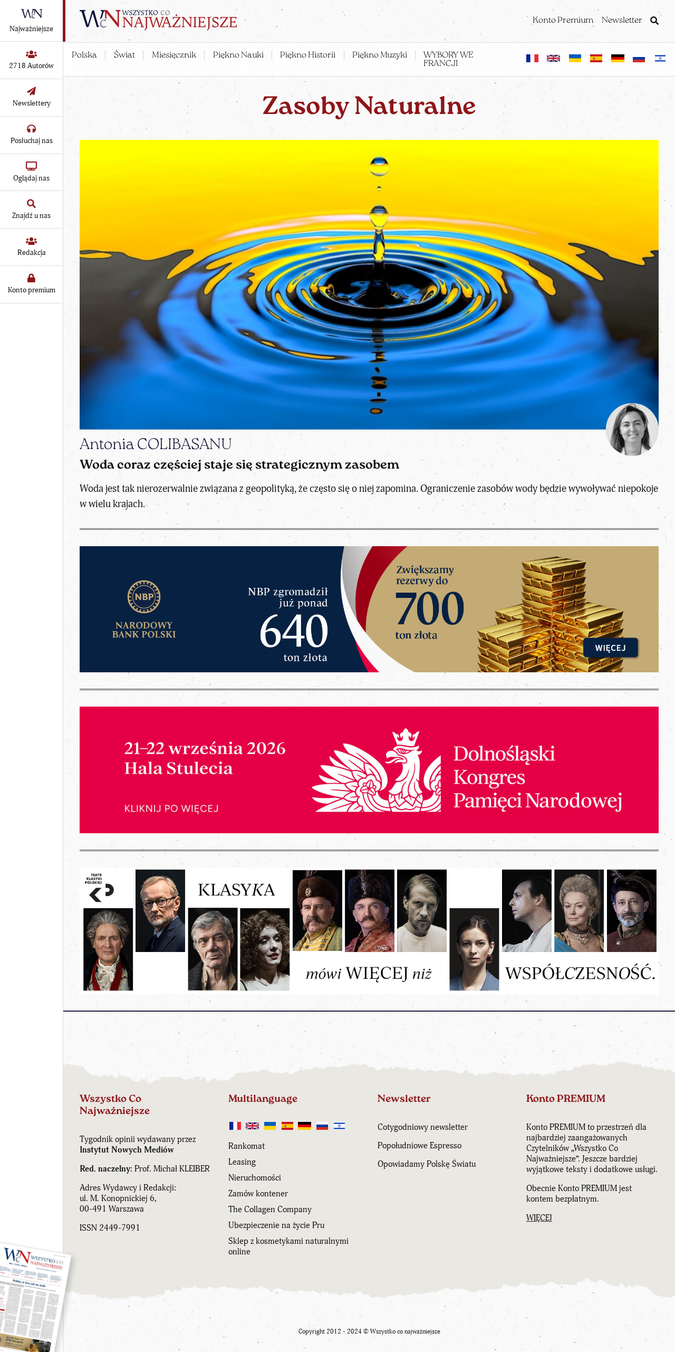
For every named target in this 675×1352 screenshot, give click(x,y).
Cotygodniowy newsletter (423, 1127)
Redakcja (31, 252)
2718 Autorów (31, 65)
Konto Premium (563, 20)
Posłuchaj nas (32, 140)
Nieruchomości (254, 1178)
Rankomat (246, 1146)
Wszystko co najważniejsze (405, 1332)
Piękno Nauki (238, 55)
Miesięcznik (174, 55)
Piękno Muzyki (379, 55)
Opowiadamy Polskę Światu (427, 1164)
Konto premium (31, 289)
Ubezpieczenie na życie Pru (276, 1225)
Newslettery (32, 103)
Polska (84, 55)
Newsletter (622, 20)
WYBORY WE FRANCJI (448, 59)
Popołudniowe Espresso (419, 1145)
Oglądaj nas (31, 178)
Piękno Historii (307, 55)
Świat (124, 55)
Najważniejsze (31, 28)
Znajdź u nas (31, 215)
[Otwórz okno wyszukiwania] (654, 21)
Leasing (242, 1162)
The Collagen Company (270, 1209)
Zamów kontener (258, 1193)
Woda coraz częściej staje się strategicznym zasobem (239, 465)
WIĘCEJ (539, 1218)
